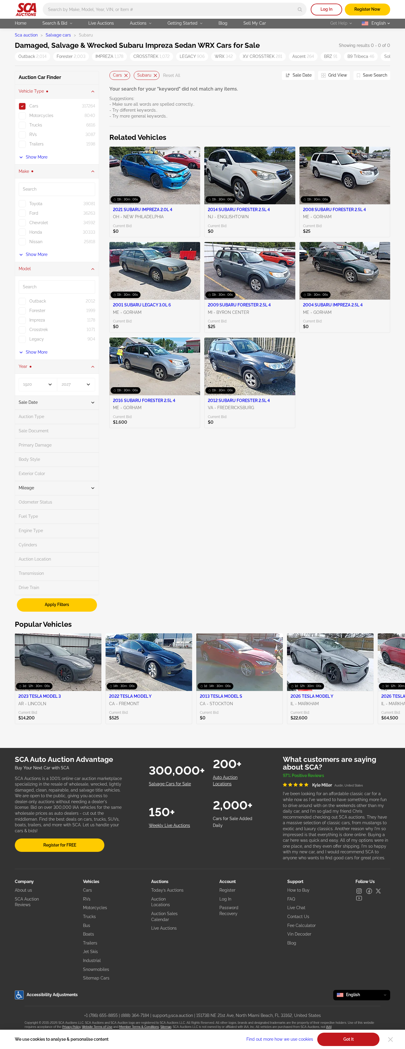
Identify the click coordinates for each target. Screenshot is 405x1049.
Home (20, 23)
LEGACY (192, 56)
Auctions (138, 23)
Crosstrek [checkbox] (38, 329)
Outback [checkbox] (37, 301)
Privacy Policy (71, 1027)
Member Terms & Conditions (139, 1027)
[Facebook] (369, 891)
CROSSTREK (151, 56)
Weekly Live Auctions (169, 825)
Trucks (89, 916)
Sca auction (26, 35)
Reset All (171, 75)
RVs (86, 899)
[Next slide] (270, 75)
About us (23, 890)
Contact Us (298, 916)
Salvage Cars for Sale (170, 783)
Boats (88, 934)
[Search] (300, 9)
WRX (224, 56)
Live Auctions (101, 23)
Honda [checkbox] (35, 232)
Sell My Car (254, 23)
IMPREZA (109, 56)
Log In (326, 9)
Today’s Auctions (167, 890)
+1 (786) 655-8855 (101, 1015)
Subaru (144, 75)
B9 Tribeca (360, 56)
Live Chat (296, 907)
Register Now (367, 9)
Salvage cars (58, 35)
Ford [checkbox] (33, 213)
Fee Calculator (301, 925)
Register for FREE (59, 845)
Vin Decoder (299, 934)
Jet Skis (90, 951)
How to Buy (298, 890)
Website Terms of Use (97, 1027)
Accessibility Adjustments (52, 994)
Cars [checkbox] (33, 106)
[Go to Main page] (26, 9)
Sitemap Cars (96, 978)
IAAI (328, 1027)
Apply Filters (57, 604)
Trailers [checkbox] (36, 144)
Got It (348, 1039)
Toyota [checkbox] (35, 203)
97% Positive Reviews (303, 775)
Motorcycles (95, 907)
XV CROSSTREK (262, 56)
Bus (86, 925)
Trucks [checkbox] (35, 125)
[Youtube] (359, 898)
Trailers (90, 943)
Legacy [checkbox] (36, 339)
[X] (378, 891)
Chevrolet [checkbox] (38, 222)
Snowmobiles (96, 969)
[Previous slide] (113, 75)
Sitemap (165, 1027)
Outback (32, 56)
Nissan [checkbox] (35, 241)
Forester (71, 56)
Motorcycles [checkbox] (41, 115)
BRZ (330, 56)
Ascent (303, 56)
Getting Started (182, 23)
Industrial (92, 960)
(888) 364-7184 (135, 1015)
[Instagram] (359, 891)
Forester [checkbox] (37, 310)
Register (227, 890)
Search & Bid (54, 23)
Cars (117, 75)
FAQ (291, 899)
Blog (223, 23)
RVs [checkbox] (33, 134)
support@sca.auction (172, 1015)
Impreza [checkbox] (37, 320)
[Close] (390, 1039)
